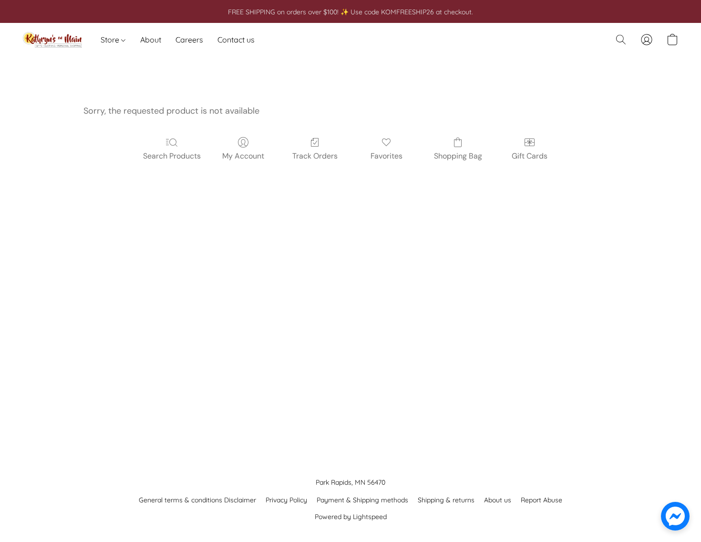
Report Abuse (541, 500)
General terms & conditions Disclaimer (197, 500)
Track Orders (315, 156)
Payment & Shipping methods (362, 500)
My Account (243, 156)
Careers (189, 39)
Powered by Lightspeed (351, 516)
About (150, 39)
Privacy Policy (286, 500)
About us (497, 500)
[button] (52, 40)
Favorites (386, 156)
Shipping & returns (446, 500)
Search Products (172, 156)
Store (111, 39)
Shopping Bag (458, 156)
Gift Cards (529, 156)
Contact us (236, 39)
